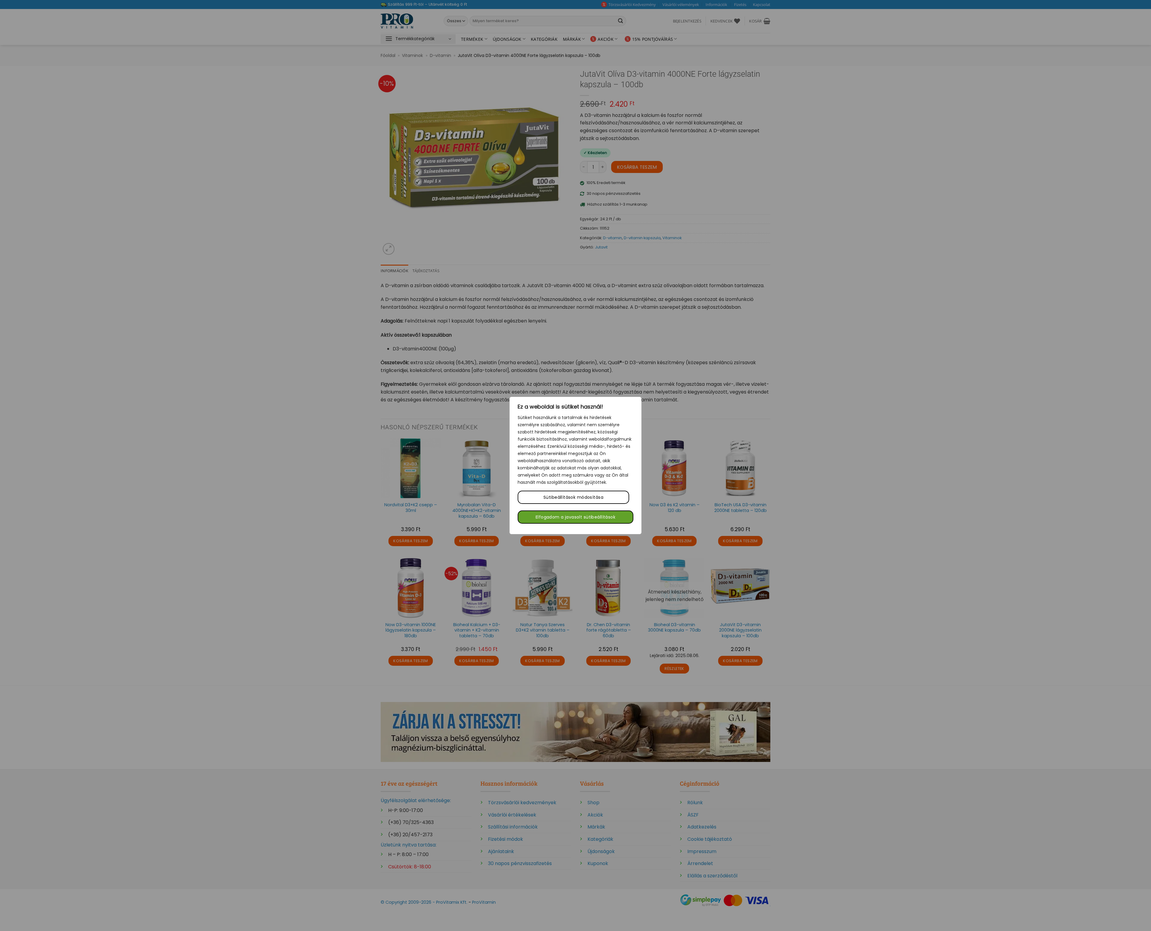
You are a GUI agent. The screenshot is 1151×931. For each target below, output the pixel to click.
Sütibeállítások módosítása (573, 497)
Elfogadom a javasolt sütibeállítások (575, 517)
